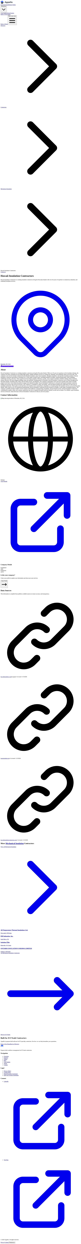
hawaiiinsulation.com (6, 676)
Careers (12, 13)
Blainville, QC (4, 945)
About (8, 13)
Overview (3, 4)
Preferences (12, 1242)
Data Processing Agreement (11, 1074)
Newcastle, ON (4, 933)
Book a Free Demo (5, 1044)
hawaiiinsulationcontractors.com (9, 840)
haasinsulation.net (5, 758)
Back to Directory (14, 1044)
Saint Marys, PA (5, 939)
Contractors (3, 107)
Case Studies (4, 13)
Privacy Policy (7, 1071)
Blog (5, 1060)
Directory (3, 25)
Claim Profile (4, 581)
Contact (6, 1065)
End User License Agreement (11, 1075)
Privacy (2, 1242)
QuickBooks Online (11, 4)
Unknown (3, 272)
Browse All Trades (5, 1034)
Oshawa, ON (4, 951)
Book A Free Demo (5, 14)
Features (6, 1057)
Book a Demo (4, 24)
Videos (5, 1059)
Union (10, 933)
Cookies (6, 1242)
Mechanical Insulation (6, 189)
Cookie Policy (7, 1072)
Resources (3, 6)
